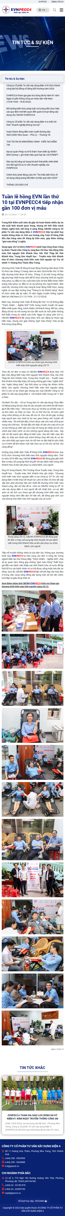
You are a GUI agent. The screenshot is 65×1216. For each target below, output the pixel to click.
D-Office (43, 2)
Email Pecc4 (57, 2)
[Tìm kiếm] (54, 10)
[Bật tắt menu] (61, 10)
